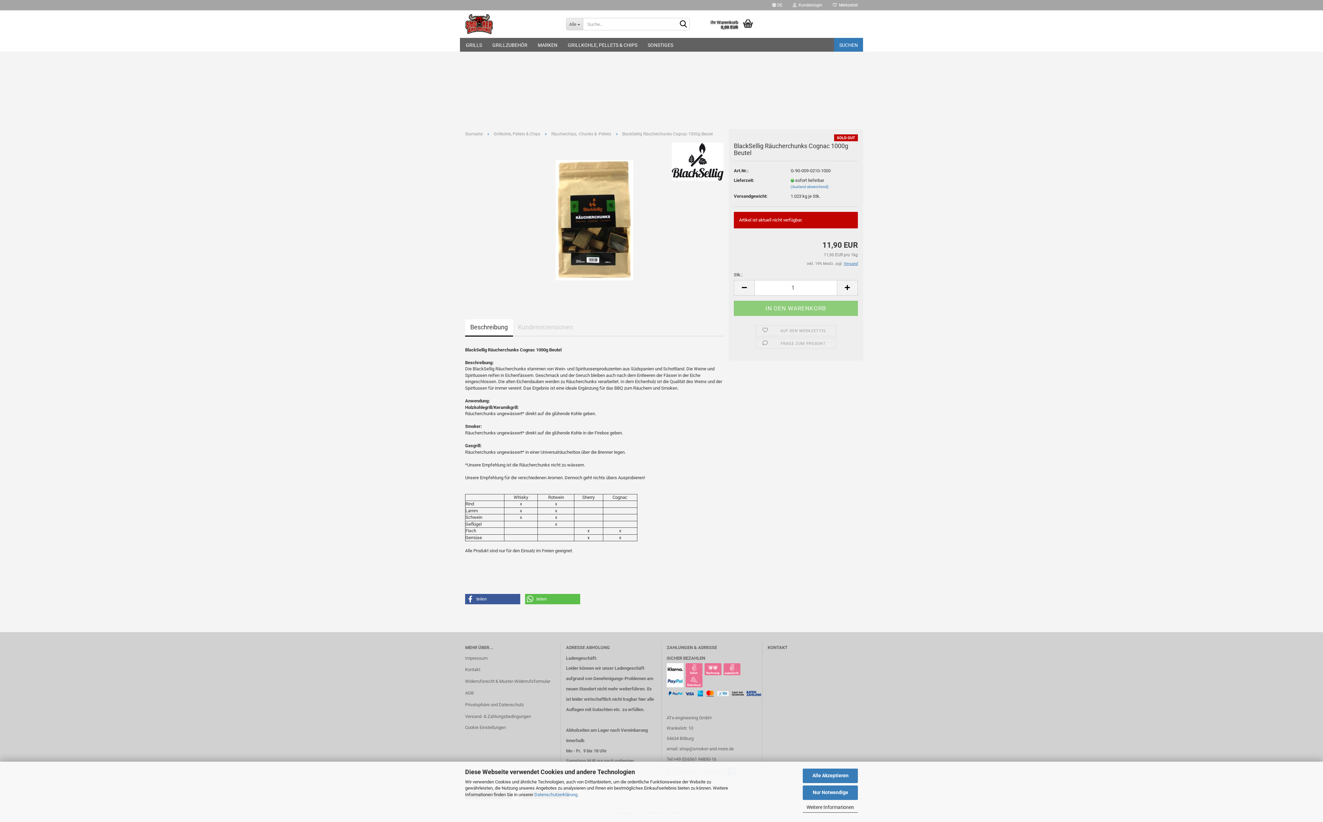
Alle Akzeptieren (830, 775)
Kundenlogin (809, 5)
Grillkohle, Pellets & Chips (602, 45)
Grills (474, 45)
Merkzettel (847, 5)
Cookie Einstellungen (485, 727)
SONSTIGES (660, 45)
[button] (492, 599)
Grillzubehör (509, 45)
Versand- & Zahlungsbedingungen (498, 716)
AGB (469, 693)
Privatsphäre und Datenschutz (494, 704)
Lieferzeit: (744, 180)
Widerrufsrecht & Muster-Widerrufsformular (507, 681)
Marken (547, 45)
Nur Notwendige (830, 792)
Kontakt (472, 669)
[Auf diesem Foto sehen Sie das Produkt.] (594, 219)
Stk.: (738, 274)
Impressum (476, 658)
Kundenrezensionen (545, 327)
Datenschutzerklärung (555, 794)
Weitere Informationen (830, 807)
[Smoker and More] (510, 24)
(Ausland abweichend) (810, 187)
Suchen (848, 45)
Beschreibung (489, 327)
